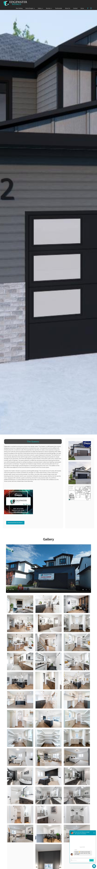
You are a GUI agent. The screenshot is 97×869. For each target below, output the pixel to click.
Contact (75, 8)
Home (82, 8)
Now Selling (19, 8)
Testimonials (58, 8)
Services (48, 8)
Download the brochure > (15, 522)
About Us (67, 8)
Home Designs (29, 8)
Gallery (40, 8)
